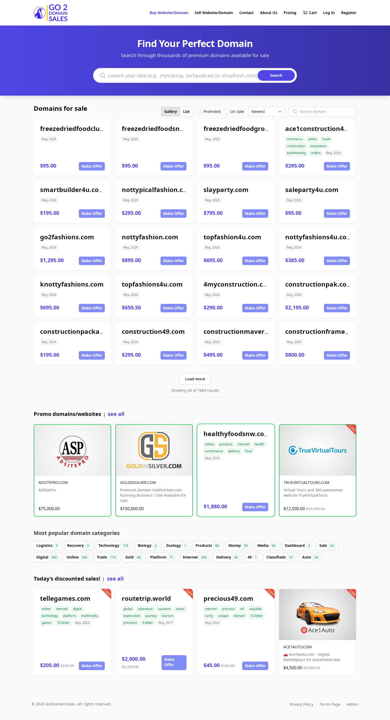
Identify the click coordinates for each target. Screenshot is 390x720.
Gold (133, 557)
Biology (147, 545)
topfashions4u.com (152, 284)
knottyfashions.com (72, 284)
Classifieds (279, 557)
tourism (167, 616)
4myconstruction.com (238, 284)
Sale (326, 545)
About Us (268, 12)
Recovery (78, 545)
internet (243, 444)
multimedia (89, 616)
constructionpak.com (319, 284)
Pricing (290, 12)
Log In (329, 12)
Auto (310, 557)
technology (50, 616)
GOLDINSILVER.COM (138, 482)
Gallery (170, 111)
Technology (113, 545)
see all (116, 413)
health (259, 444)
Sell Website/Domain (214, 12)
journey (151, 616)
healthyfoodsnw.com (236, 433)
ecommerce (214, 451)
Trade (106, 557)
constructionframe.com (322, 331)
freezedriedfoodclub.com (79, 128)
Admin (352, 704)
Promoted (212, 111)
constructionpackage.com (81, 331)
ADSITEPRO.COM (53, 482)
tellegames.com (65, 598)
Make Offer (91, 166)
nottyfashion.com (150, 236)
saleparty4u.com (312, 189)
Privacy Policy (301, 704)
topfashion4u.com (232, 236)
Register (348, 12)
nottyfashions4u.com (319, 236)
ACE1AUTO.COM (297, 646)
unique (223, 616)
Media (266, 545)
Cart (313, 12)
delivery (234, 451)
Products (207, 545)
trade (326, 139)
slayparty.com (226, 189)
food (248, 451)
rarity (209, 616)
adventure (145, 609)
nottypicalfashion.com (157, 189)
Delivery (227, 557)
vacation (164, 609)
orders (316, 153)
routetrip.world (146, 598)
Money (238, 545)
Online (77, 557)
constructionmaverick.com (246, 331)
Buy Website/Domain (169, 12)
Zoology (176, 545)
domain (239, 616)
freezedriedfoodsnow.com (163, 128)
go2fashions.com (67, 236)
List (186, 111)
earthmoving (296, 153)
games (47, 622)
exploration (131, 616)
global (127, 609)
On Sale (237, 111)
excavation (318, 146)
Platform (161, 557)
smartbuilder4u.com (72, 189)
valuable (255, 609)
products (225, 444)
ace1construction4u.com (324, 128)
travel (180, 609)
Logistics (47, 545)
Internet (195, 557)
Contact (246, 12)
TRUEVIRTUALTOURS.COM (307, 482)
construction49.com (153, 331)
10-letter (63, 622)
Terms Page (330, 704)
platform (69, 616)
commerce (295, 139)
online (312, 139)
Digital (46, 557)
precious (228, 609)
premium (130, 622)
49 (252, 557)
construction (296, 146)
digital (77, 609)
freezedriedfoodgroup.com (245, 128)
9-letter (147, 622)
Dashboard (297, 545)
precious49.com (228, 598)
